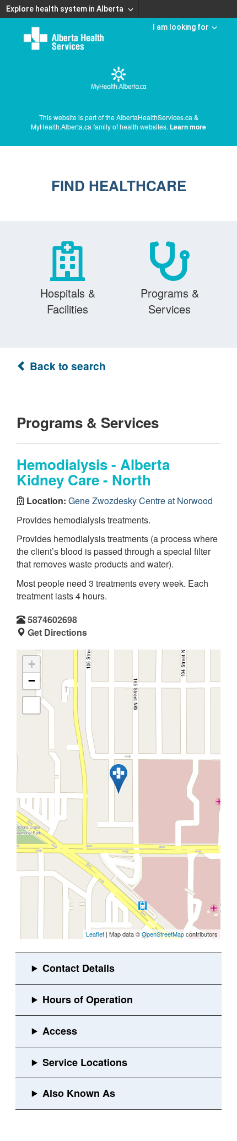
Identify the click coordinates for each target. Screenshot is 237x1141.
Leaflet (95, 933)
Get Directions (57, 632)
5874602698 (52, 619)
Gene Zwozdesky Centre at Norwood (140, 500)
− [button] (31, 681)
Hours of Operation (87, 999)
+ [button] (31, 664)
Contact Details (78, 968)
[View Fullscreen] (31, 705)
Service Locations (84, 1062)
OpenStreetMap (163, 933)
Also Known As (78, 1093)
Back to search (66, 366)
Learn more (188, 127)
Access (59, 1031)
